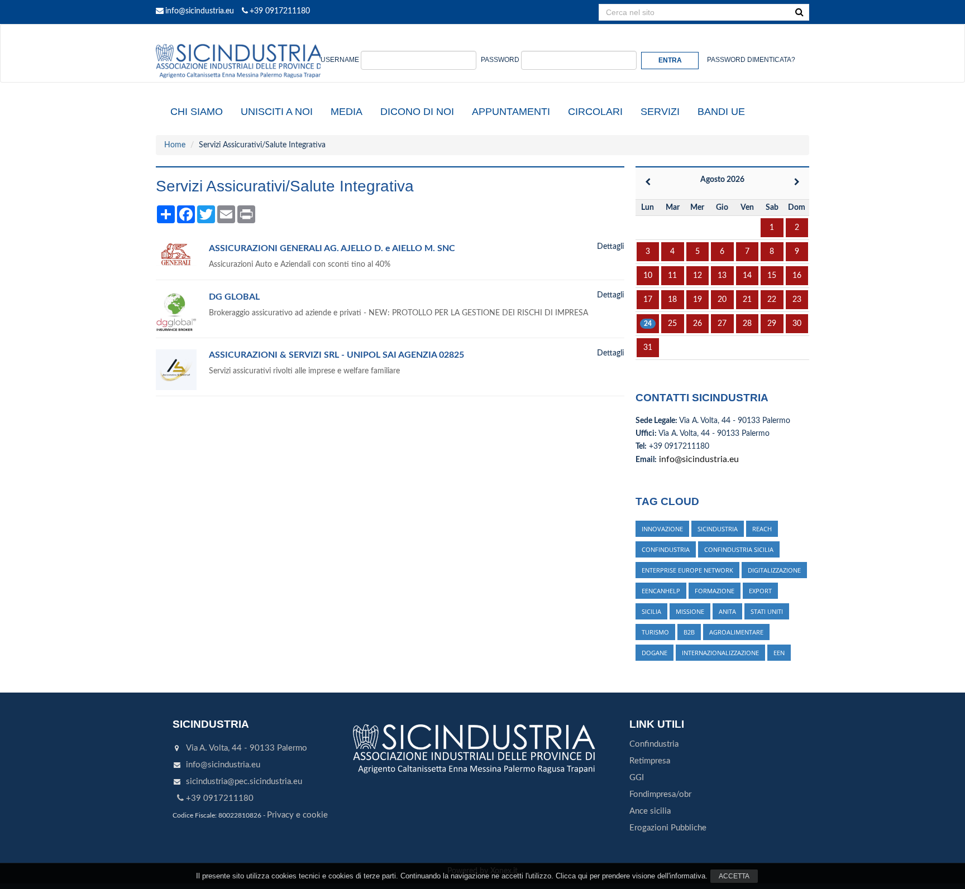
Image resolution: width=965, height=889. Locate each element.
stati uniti (767, 611)
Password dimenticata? (751, 60)
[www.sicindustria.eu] (239, 37)
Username (340, 60)
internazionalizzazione (720, 652)
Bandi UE (721, 111)
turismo (655, 632)
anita (727, 611)
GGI (636, 777)
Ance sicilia (650, 811)
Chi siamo (196, 111)
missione (690, 611)
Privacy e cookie (297, 815)
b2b (689, 632)
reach (762, 529)
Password (500, 60)
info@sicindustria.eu (199, 11)
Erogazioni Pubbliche (667, 828)
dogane (654, 652)
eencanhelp (661, 591)
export (760, 591)
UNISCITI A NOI (277, 111)
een (779, 652)
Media (346, 111)
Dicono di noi (417, 111)
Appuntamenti (511, 111)
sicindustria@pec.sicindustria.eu (244, 781)
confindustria (666, 549)
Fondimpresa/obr (660, 794)
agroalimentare (736, 632)
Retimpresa (649, 761)
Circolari (595, 111)
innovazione (662, 529)
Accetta (734, 876)
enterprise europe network (687, 570)
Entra (670, 60)
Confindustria (654, 744)
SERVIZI (660, 111)
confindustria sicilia (738, 549)
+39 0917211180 (280, 11)
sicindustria (718, 529)
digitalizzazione (774, 570)
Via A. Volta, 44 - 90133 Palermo (246, 748)
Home (174, 145)
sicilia (651, 611)
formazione (714, 591)
